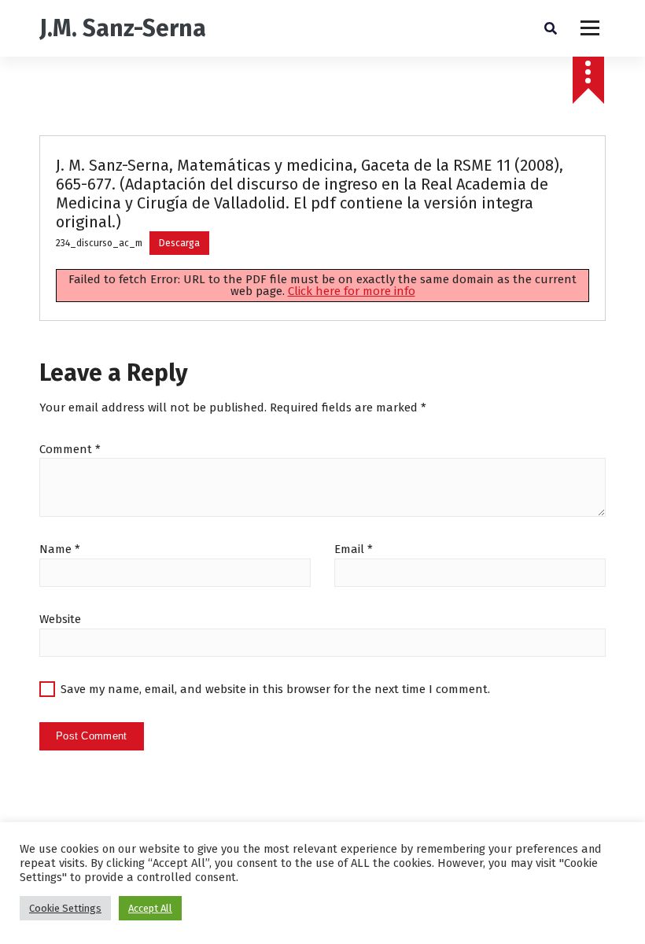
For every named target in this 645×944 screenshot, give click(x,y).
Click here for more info (351, 291)
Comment (70, 449)
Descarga (179, 243)
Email (353, 549)
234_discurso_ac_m (99, 243)
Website (60, 619)
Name (59, 549)
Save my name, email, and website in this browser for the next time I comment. (275, 689)
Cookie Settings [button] (65, 908)
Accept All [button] (150, 908)
